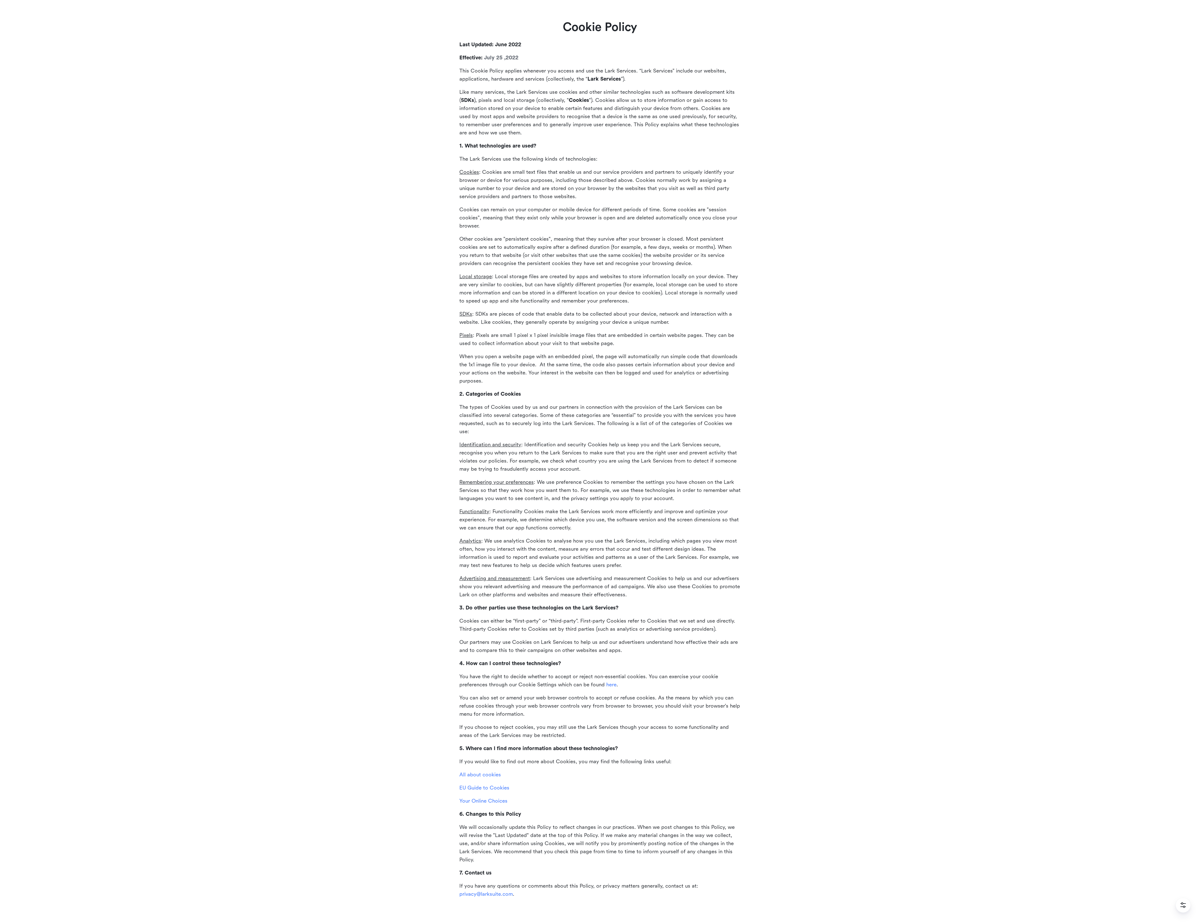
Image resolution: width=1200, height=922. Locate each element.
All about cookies (480, 775)
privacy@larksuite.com (486, 894)
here (611, 685)
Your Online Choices (483, 801)
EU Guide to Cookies (484, 788)
